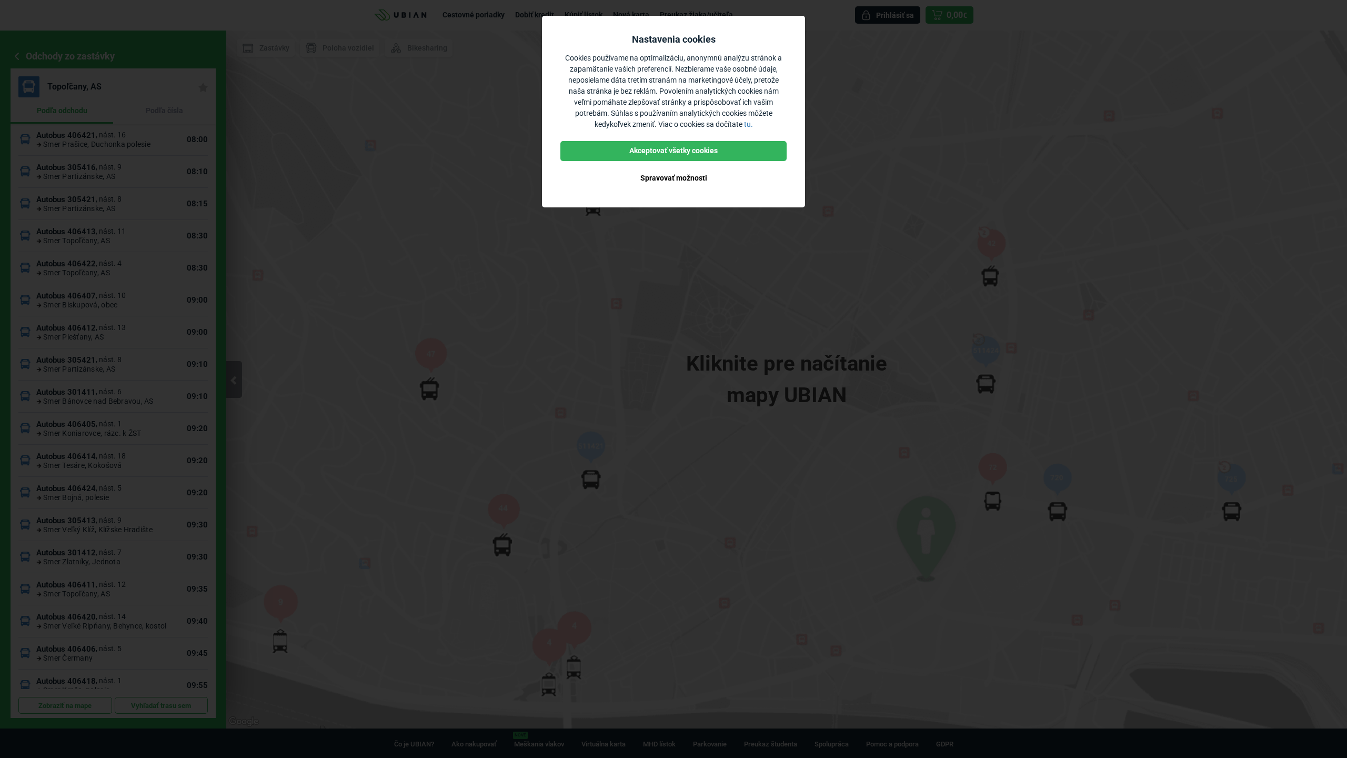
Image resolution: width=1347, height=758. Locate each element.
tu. (748, 124)
